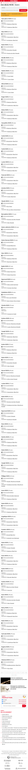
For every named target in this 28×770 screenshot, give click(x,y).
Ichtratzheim (10, 508)
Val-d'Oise (15, 284)
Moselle (14, 50)
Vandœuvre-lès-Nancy (12, 405)
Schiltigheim (10, 40)
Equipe (11, 751)
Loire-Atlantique (15, 538)
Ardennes (16, 495)
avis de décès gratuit (16, 13)
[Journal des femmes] (7, 760)
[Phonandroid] (20, 768)
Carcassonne (10, 314)
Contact (24, 751)
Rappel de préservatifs (7, 716)
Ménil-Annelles (10, 495)
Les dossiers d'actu (7, 703)
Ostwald (9, 245)
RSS (10, 752)
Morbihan (14, 297)
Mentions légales (18, 753)
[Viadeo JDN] (20, 766)
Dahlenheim (10, 336)
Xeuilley (8, 481)
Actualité (5, 699)
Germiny (9, 323)
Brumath (10, 577)
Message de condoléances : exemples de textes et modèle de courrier (18, 687)
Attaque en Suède (6, 722)
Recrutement (14, 752)
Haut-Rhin (13, 271)
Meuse (16, 587)
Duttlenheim (10, 105)
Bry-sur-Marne (10, 209)
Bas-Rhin (14, 24)
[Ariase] (7, 768)
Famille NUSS (13, 3)
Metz (8, 222)
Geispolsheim (10, 37)
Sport (4, 701)
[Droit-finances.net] (20, 763)
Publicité (21, 751)
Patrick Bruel (5, 719)
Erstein (9, 196)
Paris (8, 206)
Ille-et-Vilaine (17, 301)
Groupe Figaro (24, 753)
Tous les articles (6, 752)
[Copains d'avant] (7, 766)
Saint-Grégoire (10, 301)
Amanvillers (9, 50)
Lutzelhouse (10, 642)
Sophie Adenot (5, 714)
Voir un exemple (22, 699)
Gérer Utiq (12, 753)
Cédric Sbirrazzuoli (6, 721)
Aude (15, 314)
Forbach (9, 548)
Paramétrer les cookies (5, 753)
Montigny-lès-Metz (11, 219)
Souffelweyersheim (11, 665)
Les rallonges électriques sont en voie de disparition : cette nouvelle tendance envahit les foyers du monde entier (14, 739)
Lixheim (9, 416)
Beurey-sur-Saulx (10, 587)
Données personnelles (21, 752)
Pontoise (9, 288)
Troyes (8, 76)
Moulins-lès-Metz (11, 53)
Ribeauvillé (9, 616)
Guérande (9, 538)
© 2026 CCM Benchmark (14, 754)
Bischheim (9, 261)
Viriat (8, 590)
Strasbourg (9, 24)
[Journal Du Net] (7, 763)
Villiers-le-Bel (10, 284)
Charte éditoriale (16, 751)
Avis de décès (6, 3)
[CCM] (20, 760)
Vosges (15, 379)
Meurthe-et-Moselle (15, 323)
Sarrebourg (9, 419)
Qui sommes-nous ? (5, 751)
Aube (12, 76)
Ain (11, 590)
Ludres (9, 327)
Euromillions (5, 726)
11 (15, 675)
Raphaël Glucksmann (7, 724)
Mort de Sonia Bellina (7, 718)
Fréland (8, 271)
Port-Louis (9, 297)
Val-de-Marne (17, 209)
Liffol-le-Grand (10, 379)
